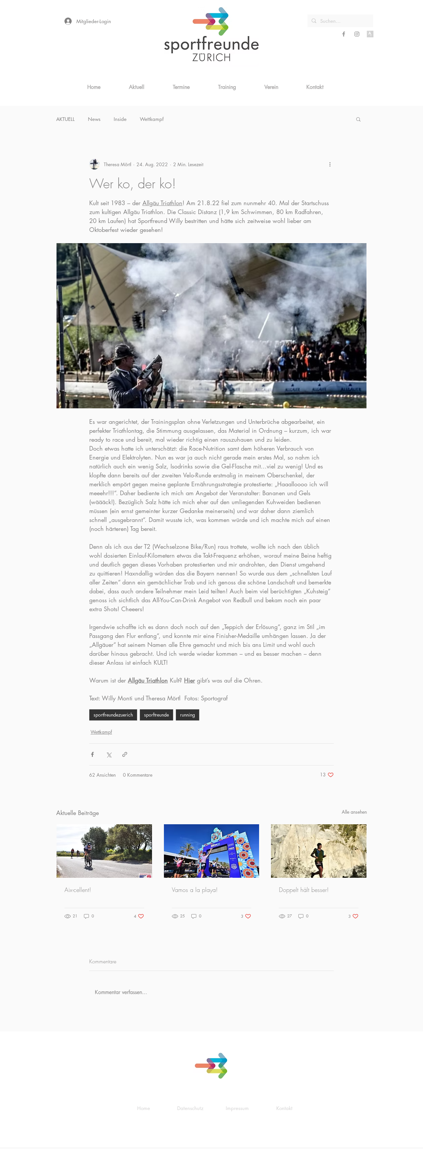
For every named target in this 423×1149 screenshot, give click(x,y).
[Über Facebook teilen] (92, 754)
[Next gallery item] (359, 325)
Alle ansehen (354, 812)
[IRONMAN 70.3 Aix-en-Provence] (104, 851)
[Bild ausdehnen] (211, 325)
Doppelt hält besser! (304, 890)
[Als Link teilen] (125, 754)
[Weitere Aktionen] (330, 164)
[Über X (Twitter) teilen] (108, 754)
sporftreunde (156, 715)
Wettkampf (152, 119)
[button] (358, 119)
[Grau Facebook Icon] (343, 34)
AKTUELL (65, 119)
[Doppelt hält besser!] (318, 851)
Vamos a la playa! (195, 890)
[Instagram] (357, 34)
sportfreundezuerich (113, 715)
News (94, 119)
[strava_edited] (370, 34)
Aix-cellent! (77, 890)
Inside (120, 119)
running (187, 715)
